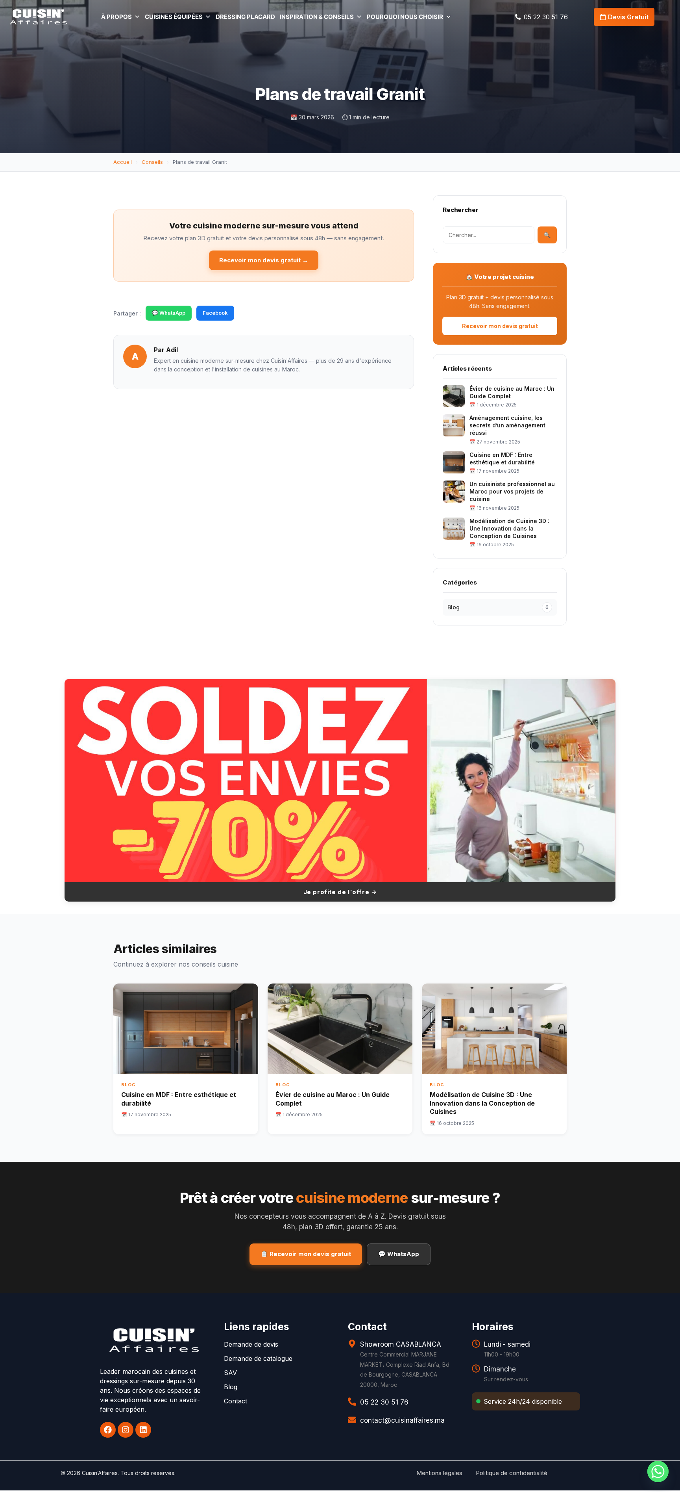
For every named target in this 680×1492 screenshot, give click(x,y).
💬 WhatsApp (168, 313)
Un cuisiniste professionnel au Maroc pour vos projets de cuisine (512, 491)
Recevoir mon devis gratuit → (263, 260)
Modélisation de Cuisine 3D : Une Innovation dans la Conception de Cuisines (509, 528)
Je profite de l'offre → (340, 892)
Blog (498, 607)
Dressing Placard (245, 16)
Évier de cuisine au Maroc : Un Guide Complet (511, 392)
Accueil (122, 162)
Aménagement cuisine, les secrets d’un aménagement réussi (507, 425)
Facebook (215, 313)
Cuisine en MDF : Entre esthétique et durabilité (502, 458)
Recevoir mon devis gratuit (500, 326)
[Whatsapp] (658, 1471)
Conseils (152, 162)
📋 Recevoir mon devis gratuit (306, 1254)
